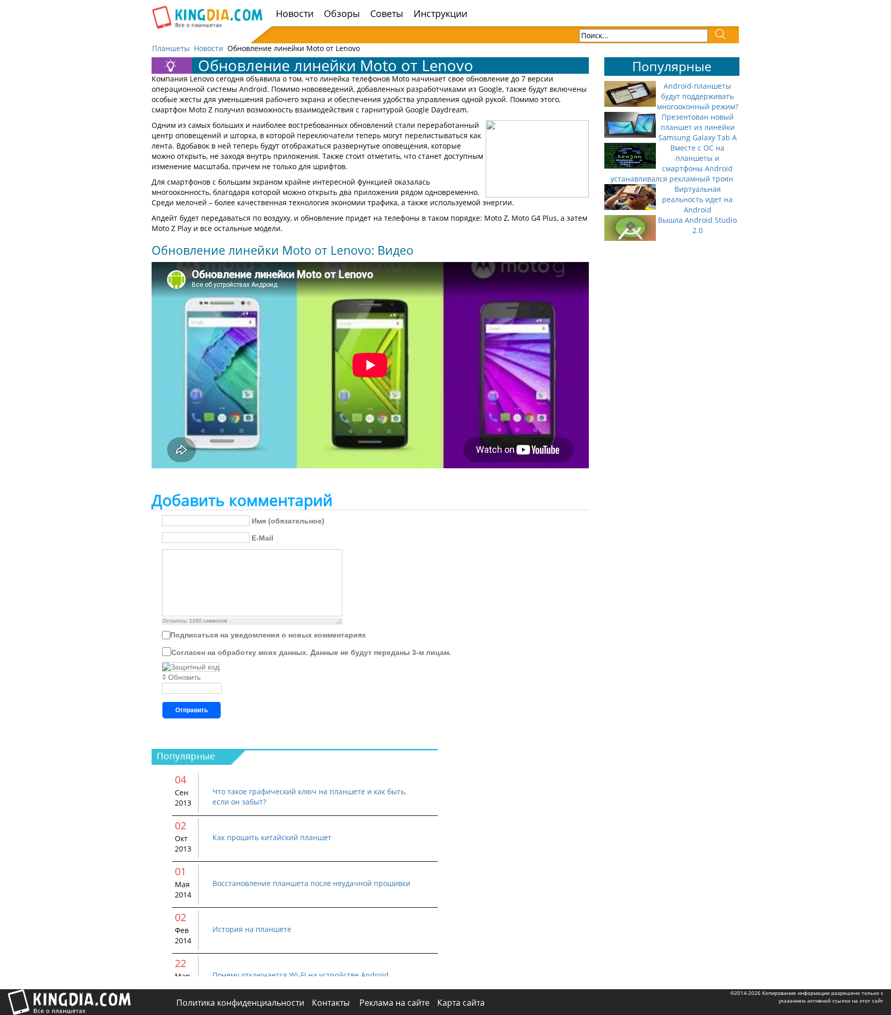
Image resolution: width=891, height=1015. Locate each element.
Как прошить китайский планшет (272, 837)
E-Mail (262, 538)
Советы (386, 13)
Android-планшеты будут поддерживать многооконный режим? (697, 96)
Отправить (191, 710)
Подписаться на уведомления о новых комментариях (268, 635)
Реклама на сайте (394, 1002)
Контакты (332, 1002)
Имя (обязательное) (288, 521)
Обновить (184, 677)
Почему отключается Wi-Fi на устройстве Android (300, 975)
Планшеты (171, 48)
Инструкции (440, 13)
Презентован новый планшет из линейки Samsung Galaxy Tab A (697, 127)
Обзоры (342, 13)
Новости (295, 13)
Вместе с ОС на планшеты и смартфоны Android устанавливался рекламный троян (671, 163)
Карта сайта (461, 1002)
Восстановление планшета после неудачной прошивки (311, 883)
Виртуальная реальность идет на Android (697, 199)
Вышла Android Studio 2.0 (697, 225)
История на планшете (251, 929)
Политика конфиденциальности (240, 1002)
